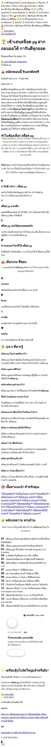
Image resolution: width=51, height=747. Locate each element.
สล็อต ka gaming (27, 717)
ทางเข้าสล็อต (7, 721)
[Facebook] (1, 742)
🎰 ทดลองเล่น (20, 62)
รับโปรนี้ (17, 653)
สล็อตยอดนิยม (34, 714)
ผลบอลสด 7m (7, 733)
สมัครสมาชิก (20, 733)
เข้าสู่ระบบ (30, 733)
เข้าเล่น (4, 34)
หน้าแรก (5, 714)
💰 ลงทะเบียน (7, 62)
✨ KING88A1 (7, 31)
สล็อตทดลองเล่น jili (18, 714)
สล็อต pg (13, 122)
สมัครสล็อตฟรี (41, 717)
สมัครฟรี (12, 34)
